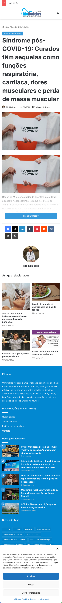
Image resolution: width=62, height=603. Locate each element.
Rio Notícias (11, 107)
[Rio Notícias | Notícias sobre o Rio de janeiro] (31, 12)
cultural (17, 529)
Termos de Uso (9, 421)
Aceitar (31, 576)
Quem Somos (8, 417)
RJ (51, 544)
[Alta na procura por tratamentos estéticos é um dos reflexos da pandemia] (16, 296)
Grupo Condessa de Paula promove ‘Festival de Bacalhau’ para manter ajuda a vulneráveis (39, 449)
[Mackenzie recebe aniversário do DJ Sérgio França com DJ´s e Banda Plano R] (10, 494)
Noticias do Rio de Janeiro (15, 539)
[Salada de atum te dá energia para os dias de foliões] (46, 292)
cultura (7, 529)
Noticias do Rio (32, 534)
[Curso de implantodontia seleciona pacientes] (46, 339)
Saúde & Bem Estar (20, 27)
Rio (28, 544)
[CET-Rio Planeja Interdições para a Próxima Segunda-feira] (10, 508)
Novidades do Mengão (13, 544)
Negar (31, 584)
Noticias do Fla (43, 529)
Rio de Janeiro (40, 544)
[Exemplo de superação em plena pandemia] (16, 340)
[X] (15, 229)
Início (6, 27)
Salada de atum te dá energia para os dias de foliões (44, 307)
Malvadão (29, 529)
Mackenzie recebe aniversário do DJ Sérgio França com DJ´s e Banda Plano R (39, 493)
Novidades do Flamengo (40, 539)
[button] (57, 548)
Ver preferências (31, 592)
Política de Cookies (20, 599)
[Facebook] (8, 229)
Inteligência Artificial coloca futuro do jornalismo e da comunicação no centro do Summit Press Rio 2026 (40, 464)
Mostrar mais (30, 216)
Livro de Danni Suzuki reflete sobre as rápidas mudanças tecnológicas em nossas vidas (40, 478)
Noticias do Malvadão (13, 534)
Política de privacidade (40, 599)
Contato (6, 431)
